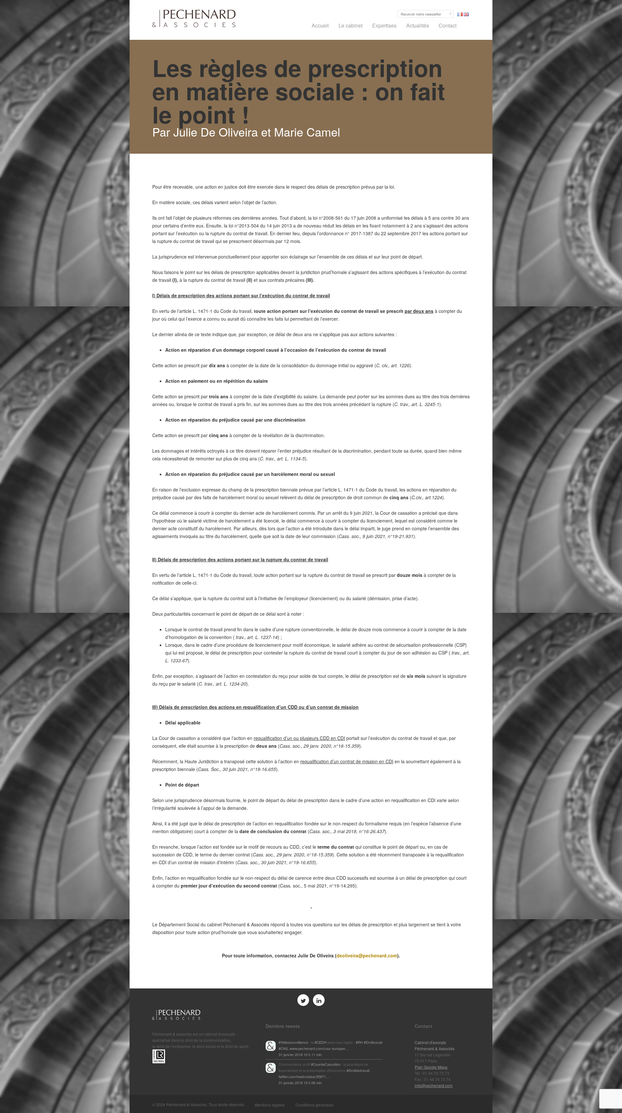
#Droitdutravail (358, 1070)
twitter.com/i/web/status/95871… (304, 1076)
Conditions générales (314, 1104)
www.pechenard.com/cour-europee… (319, 1048)
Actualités (417, 25)
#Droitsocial (373, 1042)
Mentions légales (270, 1104)
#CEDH (321, 1042)
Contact (447, 25)
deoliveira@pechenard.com (367, 955)
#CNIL (284, 1048)
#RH (359, 1042)
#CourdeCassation (325, 1064)
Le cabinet (351, 25)
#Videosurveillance (293, 1042)
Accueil (320, 25)
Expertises (384, 25)
